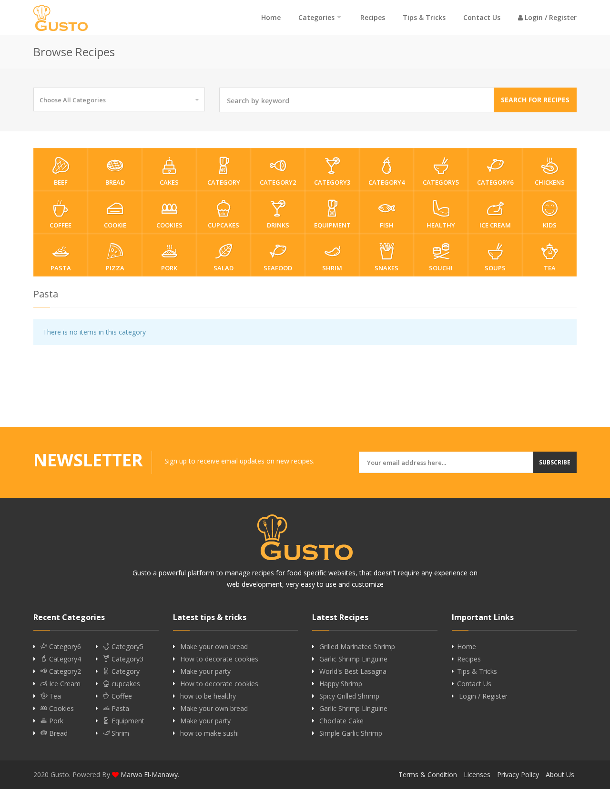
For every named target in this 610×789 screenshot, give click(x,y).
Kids (550, 225)
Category (223, 182)
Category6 (495, 182)
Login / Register (550, 17)
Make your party (205, 671)
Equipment (332, 225)
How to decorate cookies (219, 659)
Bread (115, 182)
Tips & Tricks (424, 17)
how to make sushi (209, 733)
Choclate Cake (341, 721)
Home (271, 17)
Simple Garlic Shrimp (350, 733)
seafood (278, 268)
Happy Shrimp (340, 684)
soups (495, 268)
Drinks (278, 225)
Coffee (60, 225)
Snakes (386, 268)
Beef (61, 182)
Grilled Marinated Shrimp (357, 646)
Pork (169, 268)
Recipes (372, 17)
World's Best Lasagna (352, 671)
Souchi (441, 268)
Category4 (386, 182)
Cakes (169, 182)
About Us (560, 774)
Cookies (169, 225)
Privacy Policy (518, 774)
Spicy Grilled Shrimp (349, 696)
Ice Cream (495, 225)
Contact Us (481, 17)
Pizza (115, 268)
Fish (387, 225)
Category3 (332, 182)
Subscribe (554, 462)
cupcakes (223, 225)
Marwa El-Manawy (149, 774)
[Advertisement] (305, 392)
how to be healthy (208, 696)
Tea (550, 268)
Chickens (550, 182)
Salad (224, 268)
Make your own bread (214, 646)
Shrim (332, 268)
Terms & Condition (427, 774)
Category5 (441, 182)
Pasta (61, 268)
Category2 (278, 182)
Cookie (115, 225)
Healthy (441, 225)
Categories (316, 17)
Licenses (477, 774)
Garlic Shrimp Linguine (353, 659)
